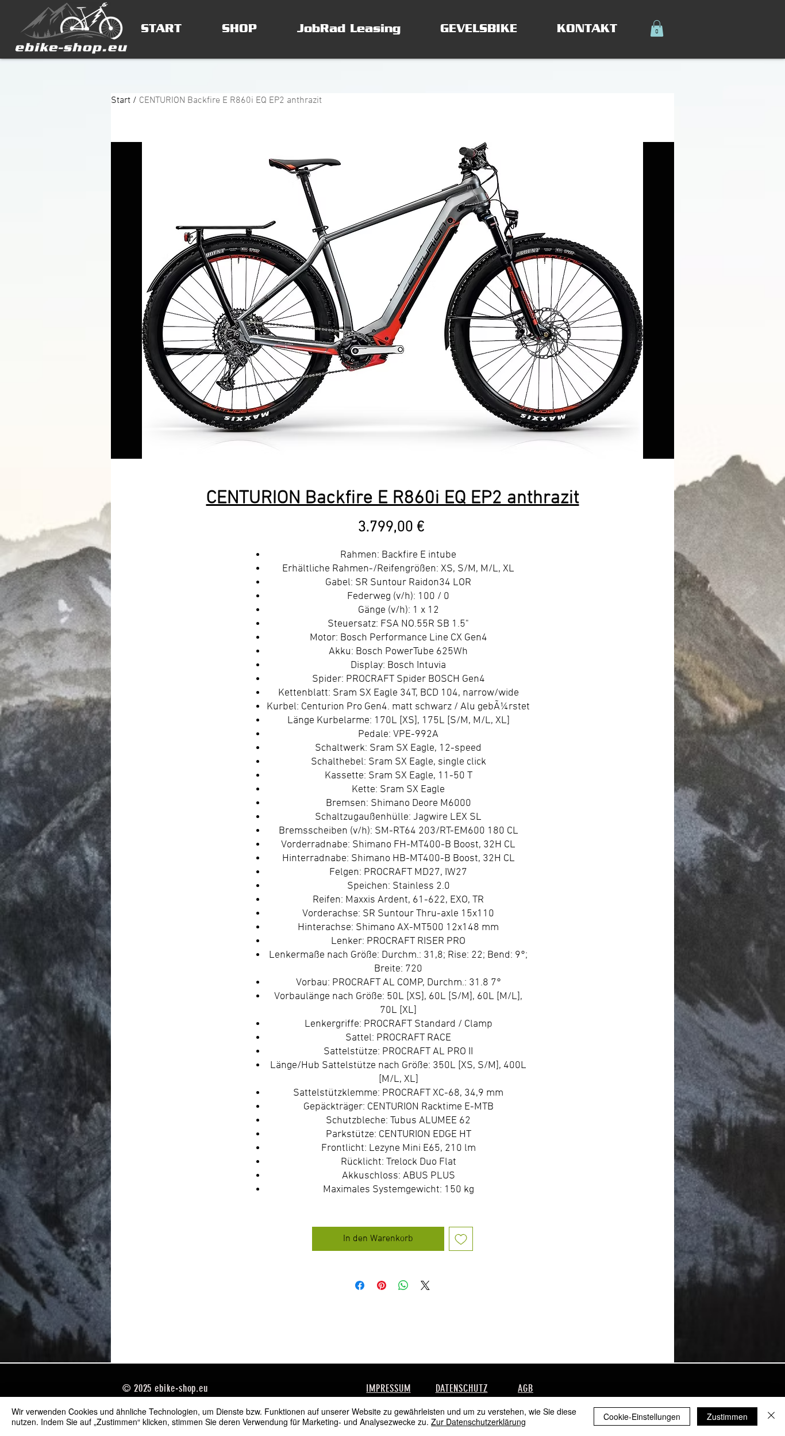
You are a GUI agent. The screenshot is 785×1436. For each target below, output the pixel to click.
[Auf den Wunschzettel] (461, 1239)
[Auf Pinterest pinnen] (381, 1285)
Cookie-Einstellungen (641, 1416)
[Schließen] (771, 1416)
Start (120, 100)
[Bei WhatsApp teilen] (403, 1285)
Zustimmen (727, 1416)
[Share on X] (425, 1285)
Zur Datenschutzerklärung (478, 1421)
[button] (657, 28)
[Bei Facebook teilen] (360, 1285)
